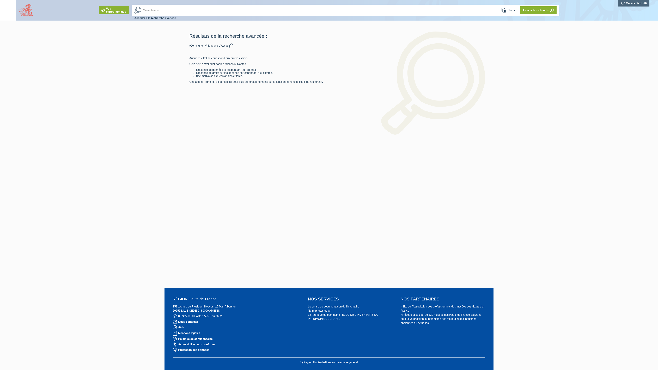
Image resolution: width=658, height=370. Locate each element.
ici (237, 81)
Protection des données (193, 349)
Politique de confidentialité (195, 338)
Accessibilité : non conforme (196, 344)
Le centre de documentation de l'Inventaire (333, 306)
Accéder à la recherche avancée (155, 18)
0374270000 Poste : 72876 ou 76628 (200, 316)
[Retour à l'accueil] (8, 10)
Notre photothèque (319, 310)
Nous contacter (188, 321)
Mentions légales (189, 333)
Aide (181, 327)
